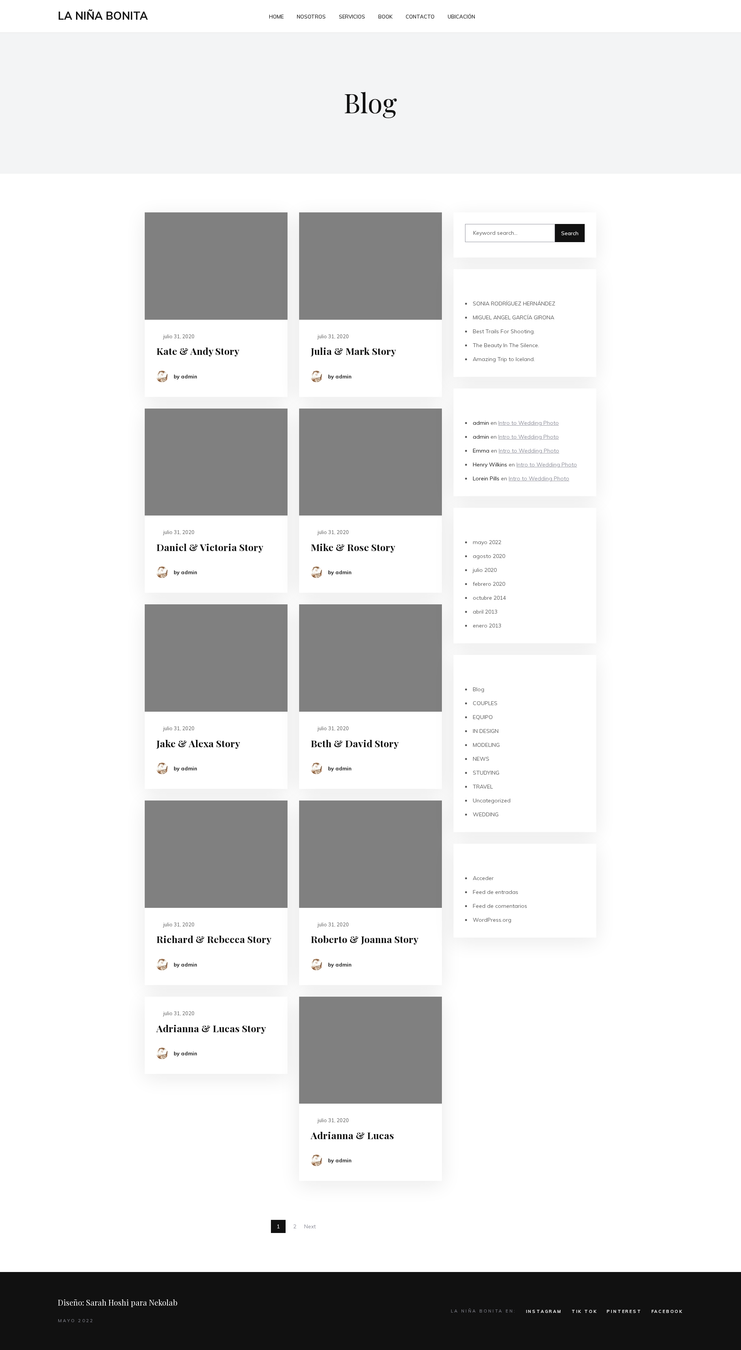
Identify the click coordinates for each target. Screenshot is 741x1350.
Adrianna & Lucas (352, 1135)
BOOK (385, 17)
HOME (276, 17)
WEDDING (486, 814)
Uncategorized (492, 800)
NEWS (481, 758)
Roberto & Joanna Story (364, 939)
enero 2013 (487, 625)
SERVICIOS (352, 17)
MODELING (486, 744)
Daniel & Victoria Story (209, 547)
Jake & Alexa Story (198, 743)
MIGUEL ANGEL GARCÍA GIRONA (513, 317)
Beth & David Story (355, 743)
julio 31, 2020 (178, 336)
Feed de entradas (495, 892)
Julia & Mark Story (353, 351)
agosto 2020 (489, 556)
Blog (478, 689)
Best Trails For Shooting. (504, 331)
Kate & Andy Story (197, 351)
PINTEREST (624, 1311)
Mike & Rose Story (353, 547)
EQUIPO (483, 717)
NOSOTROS (311, 17)
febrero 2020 (489, 583)
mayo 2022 (487, 542)
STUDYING (486, 772)
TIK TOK (584, 1311)
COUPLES (485, 703)
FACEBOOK (667, 1311)
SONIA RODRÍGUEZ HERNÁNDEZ (514, 303)
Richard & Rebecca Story (213, 939)
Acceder (483, 878)
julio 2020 (485, 569)
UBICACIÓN (461, 17)
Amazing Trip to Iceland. (504, 359)
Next (310, 1226)
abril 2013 (485, 611)
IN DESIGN (486, 731)
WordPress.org (492, 919)
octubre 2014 (489, 597)
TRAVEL (483, 786)
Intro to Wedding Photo (528, 422)
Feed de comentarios (500, 905)
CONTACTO (420, 17)
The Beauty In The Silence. (506, 345)
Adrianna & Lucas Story (211, 1028)
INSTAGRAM (544, 1311)
